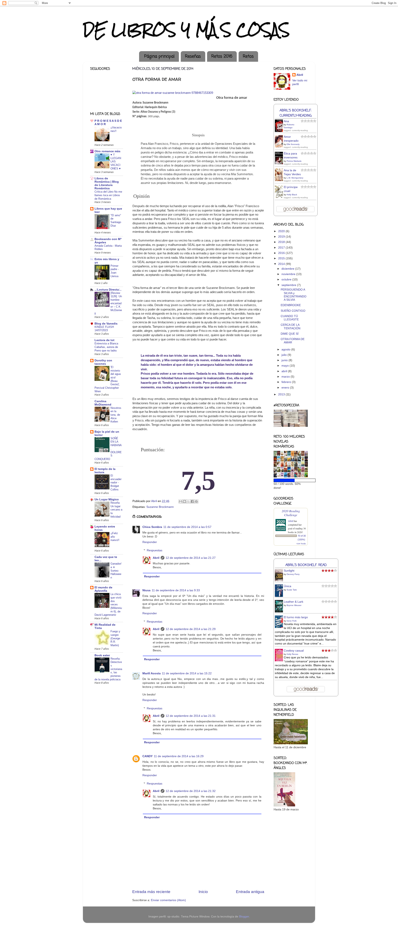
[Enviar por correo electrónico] (180, 501)
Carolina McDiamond (103, 403)
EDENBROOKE (291, 305)
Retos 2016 (221, 56)
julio (285, 354)
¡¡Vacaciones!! (116, 129)
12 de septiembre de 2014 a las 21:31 (191, 715)
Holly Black (292, 194)
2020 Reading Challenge (291, 513)
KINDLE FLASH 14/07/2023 (104, 328)
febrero (287, 382)
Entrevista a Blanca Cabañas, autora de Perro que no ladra (106, 347)
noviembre (289, 274)
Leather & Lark (293, 601)
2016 (282, 253)
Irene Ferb (292, 621)
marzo (286, 376)
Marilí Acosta (151, 673)
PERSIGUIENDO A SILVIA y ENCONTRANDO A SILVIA (293, 294)
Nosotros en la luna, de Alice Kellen (115, 414)
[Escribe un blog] (184, 501)
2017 (282, 247)
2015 (282, 258)
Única (287, 586)
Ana (286, 121)
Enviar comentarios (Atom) (168, 900)
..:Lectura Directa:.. (108, 289)
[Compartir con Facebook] (192, 501)
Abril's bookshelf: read (306, 565)
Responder (149, 542)
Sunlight (289, 570)
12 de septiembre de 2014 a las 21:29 (191, 629)
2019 (282, 236)
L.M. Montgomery (295, 178)
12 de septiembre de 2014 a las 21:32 (191, 791)
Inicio (203, 892)
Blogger (244, 916)
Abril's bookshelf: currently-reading (296, 113)
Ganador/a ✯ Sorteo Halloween (115, 570)
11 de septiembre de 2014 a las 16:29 (179, 756)
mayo (286, 365)
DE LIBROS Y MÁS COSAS (186, 29)
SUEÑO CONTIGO (293, 310)
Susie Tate (292, 590)
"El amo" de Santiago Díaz (115, 220)
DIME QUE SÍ (289, 333)
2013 (282, 394)
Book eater (102, 655)
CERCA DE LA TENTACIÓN (290, 326)
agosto (286, 349)
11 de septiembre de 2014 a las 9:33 (176, 590)
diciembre (288, 268)
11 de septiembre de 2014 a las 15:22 (187, 673)
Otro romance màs (107, 151)
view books (301, 543)
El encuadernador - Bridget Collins (115, 482)
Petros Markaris (294, 161)
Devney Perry (293, 574)
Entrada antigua (250, 892)
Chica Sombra (152, 527)
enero (286, 387)
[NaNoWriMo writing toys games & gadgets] (291, 480)
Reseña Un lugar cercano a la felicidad (116, 509)
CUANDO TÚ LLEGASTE (290, 318)
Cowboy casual (294, 650)
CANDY (147, 756)
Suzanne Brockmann (160, 506)
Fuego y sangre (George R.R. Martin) (115, 638)
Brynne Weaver (294, 605)
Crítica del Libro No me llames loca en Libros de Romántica (108, 195)
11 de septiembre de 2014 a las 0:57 (187, 527)
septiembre (289, 285)
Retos (248, 56)
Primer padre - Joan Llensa (114, 271)
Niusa (146, 590)
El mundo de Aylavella (103, 589)
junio (285, 360)
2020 (282, 231)
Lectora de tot (104, 340)
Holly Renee (292, 654)
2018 (282, 242)
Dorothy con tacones (103, 362)
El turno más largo (296, 617)
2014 (282, 264)
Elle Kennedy (293, 144)
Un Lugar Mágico (107, 499)
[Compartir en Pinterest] (196, 501)
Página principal (159, 56)
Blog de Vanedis (106, 323)
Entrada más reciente (151, 892)
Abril (156, 557)
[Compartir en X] (188, 501)
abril (285, 371)
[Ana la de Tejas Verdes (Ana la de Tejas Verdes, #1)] (280, 180)
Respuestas (154, 550)
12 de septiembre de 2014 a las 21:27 (191, 557)
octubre (287, 279)
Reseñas (193, 56)
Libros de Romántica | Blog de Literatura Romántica (107, 183)
